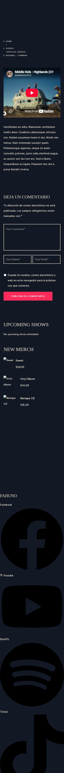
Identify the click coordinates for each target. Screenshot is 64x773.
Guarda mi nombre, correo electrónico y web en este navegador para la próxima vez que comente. (32, 280)
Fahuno (15, 8)
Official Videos (16, 52)
